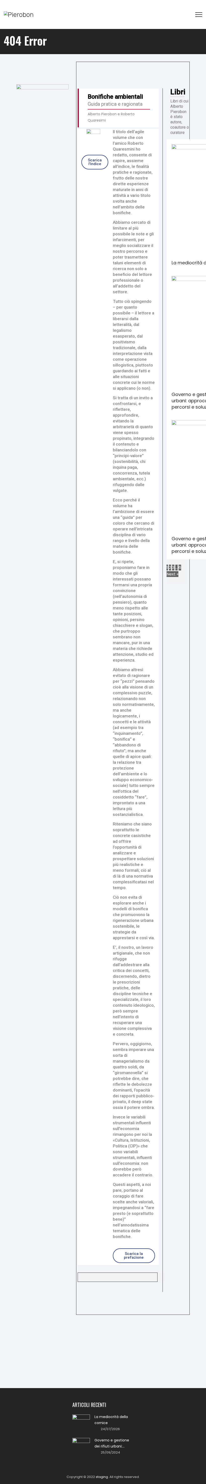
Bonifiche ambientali (115, 96)
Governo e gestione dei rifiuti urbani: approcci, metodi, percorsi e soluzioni (111, 1443)
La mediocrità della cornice (111, 1419)
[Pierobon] (19, 14)
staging (102, 1476)
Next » (172, 574)
